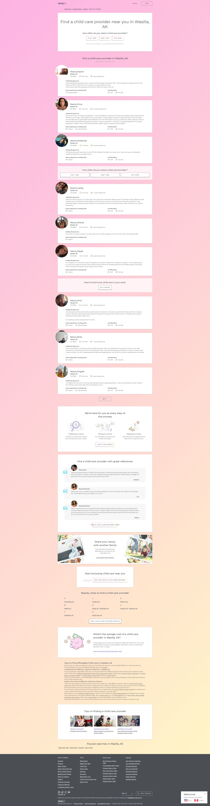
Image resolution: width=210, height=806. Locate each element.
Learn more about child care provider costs (107, 651)
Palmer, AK (124, 602)
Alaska (85, 9)
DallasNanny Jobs (109, 779)
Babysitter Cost (85, 777)
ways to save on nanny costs (123, 689)
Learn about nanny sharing (105, 557)
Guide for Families (64, 782)
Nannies (81, 748)
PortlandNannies (131, 771)
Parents (60, 764)
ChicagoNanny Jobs (109, 768)
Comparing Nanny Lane (66, 787)
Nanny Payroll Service (65, 769)
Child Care (67, 9)
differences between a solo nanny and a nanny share (95, 673)
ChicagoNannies (131, 766)
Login (134, 3)
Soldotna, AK (133, 608)
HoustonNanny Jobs (110, 776)
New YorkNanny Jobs (110, 771)
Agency (60, 779)
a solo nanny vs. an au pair (91, 675)
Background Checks (64, 774)
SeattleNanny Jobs (109, 781)
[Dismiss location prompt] (205, 794)
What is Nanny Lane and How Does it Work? (103, 732)
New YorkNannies (132, 769)
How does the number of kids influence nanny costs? (127, 732)
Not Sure (117, 38)
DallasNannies (131, 777)
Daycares (83, 774)
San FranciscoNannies (133, 761)
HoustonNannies (131, 774)
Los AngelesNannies (133, 764)
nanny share (111, 675)
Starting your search (77, 729)
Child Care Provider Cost (88, 779)
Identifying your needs (101, 729)
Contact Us (61, 794)
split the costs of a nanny (87, 693)
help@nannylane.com (135, 798)
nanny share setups (119, 693)
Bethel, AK (67, 608)
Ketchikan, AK (104, 608)
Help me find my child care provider (110, 580)
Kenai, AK (95, 608)
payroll (105, 667)
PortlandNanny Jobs (110, 773)
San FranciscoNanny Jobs (109, 762)
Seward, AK (124, 608)
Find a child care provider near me (105, 621)
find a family (119, 695)
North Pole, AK (97, 615)
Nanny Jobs (89, 748)
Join (147, 3)
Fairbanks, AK (68, 615)
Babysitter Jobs (63, 748)
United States (77, 9)
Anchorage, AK (69, 602)
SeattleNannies (131, 779)
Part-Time (105, 38)
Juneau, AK (96, 602)
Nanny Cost (84, 782)
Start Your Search (105, 444)
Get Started (105, 287)
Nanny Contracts (63, 777)
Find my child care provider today (105, 525)
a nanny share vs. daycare (130, 673)
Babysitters (74, 748)
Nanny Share (62, 766)
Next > (105, 399)
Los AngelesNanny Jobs (111, 765)
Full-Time (92, 38)
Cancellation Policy (103, 803)
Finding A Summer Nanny (78, 731)
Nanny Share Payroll (64, 771)
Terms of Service (90, 803)
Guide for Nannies (64, 784)
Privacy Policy (78, 803)
